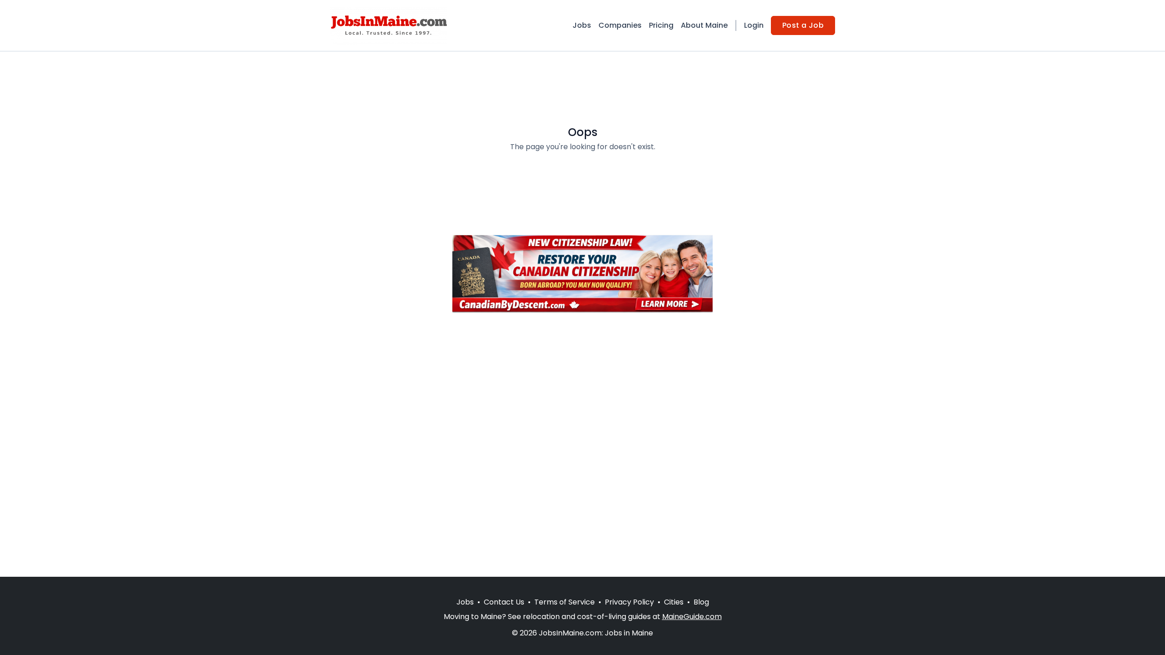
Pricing (661, 25)
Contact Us (504, 602)
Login (754, 25)
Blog (701, 602)
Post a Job (803, 25)
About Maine (704, 25)
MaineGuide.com (692, 616)
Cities (674, 602)
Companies (620, 25)
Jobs (581, 25)
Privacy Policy (629, 602)
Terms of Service (564, 602)
